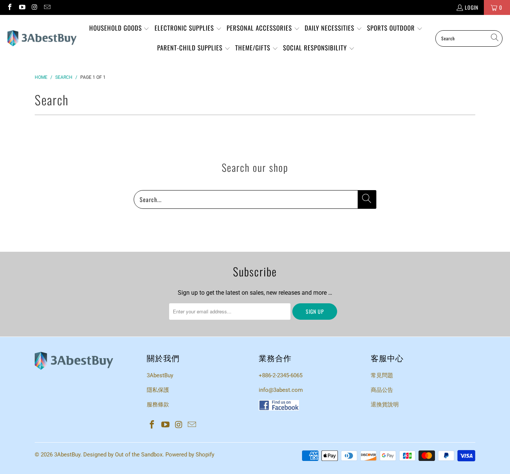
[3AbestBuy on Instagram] (34, 7)
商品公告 (382, 390)
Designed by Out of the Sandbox (122, 454)
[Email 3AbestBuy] (47, 7)
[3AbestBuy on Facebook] (9, 7)
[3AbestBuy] (42, 38)
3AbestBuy (160, 375)
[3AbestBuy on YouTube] (22, 7)
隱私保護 (158, 390)
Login (471, 7)
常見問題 (382, 375)
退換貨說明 (385, 404)
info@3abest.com (281, 390)
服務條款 (158, 404)
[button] (119, 28)
